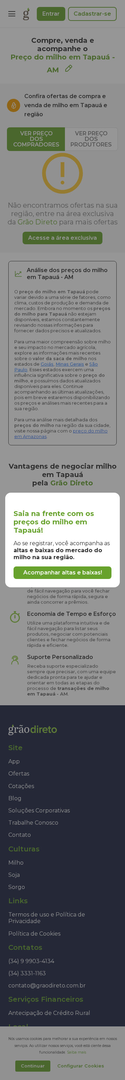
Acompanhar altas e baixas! (62, 572)
